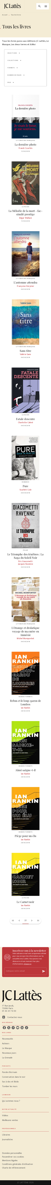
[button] (13, 53)
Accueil (4, 15)
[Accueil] (13, 6)
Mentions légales (10, 1160)
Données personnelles (12, 1153)
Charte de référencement (13, 1168)
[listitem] (4, 1027)
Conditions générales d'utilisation (17, 1164)
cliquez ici (27, 964)
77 (25, 920)
